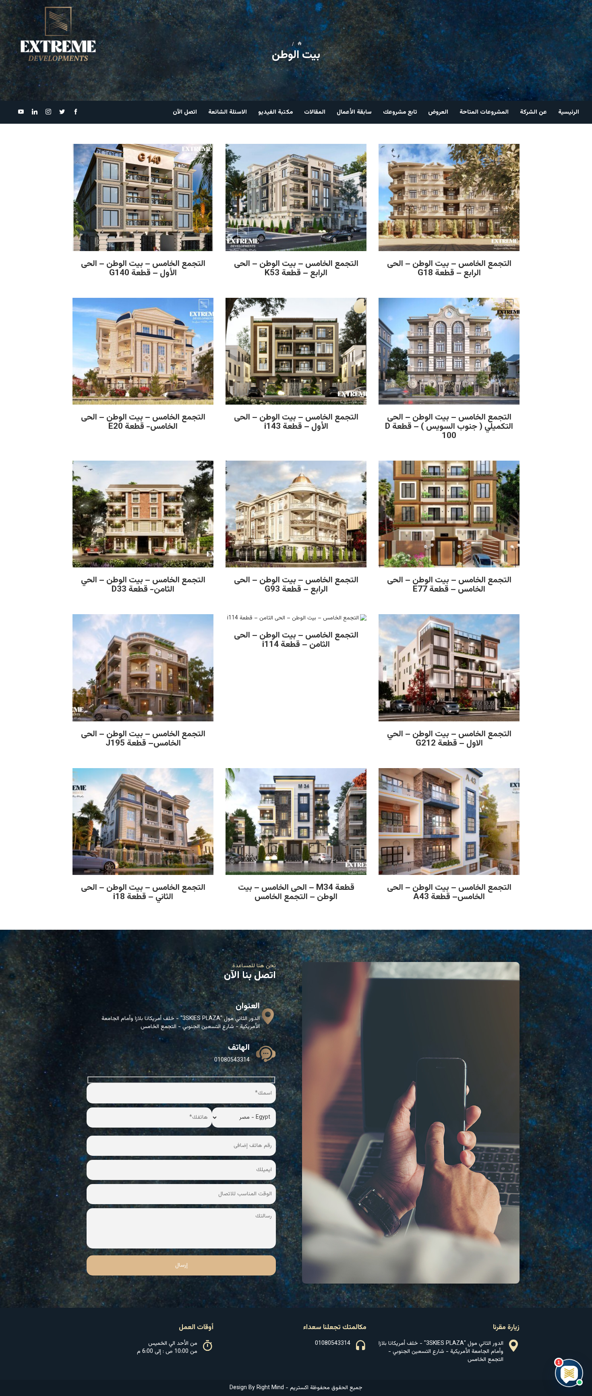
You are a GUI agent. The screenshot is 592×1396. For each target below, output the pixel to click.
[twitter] (62, 111)
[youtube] (21, 111)
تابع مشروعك (400, 112)
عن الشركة (533, 112)
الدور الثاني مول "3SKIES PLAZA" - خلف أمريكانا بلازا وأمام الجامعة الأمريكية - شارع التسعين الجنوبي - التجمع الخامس (180, 1023)
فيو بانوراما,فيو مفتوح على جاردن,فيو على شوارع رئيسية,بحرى (143, 340)
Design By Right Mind (257, 1388)
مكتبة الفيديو (275, 112)
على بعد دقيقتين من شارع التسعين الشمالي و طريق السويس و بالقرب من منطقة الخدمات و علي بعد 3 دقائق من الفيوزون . (449, 340)
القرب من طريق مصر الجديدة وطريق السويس (449, 657)
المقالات (314, 112)
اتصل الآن (185, 112)
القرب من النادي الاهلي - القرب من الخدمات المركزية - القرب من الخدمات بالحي (449, 186)
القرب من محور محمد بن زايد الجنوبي (143, 503)
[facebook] (76, 111)
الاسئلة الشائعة (227, 112)
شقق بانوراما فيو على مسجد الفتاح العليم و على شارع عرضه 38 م (143, 657)
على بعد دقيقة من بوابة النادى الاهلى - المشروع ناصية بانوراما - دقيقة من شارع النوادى (296, 186)
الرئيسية (568, 112)
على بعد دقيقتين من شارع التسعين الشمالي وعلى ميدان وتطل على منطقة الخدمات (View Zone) (143, 810)
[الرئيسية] (299, 44)
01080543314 (232, 1060)
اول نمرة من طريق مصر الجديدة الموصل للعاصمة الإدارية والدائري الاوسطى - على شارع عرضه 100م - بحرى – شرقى (296, 340)
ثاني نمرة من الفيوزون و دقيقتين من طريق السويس (143, 186)
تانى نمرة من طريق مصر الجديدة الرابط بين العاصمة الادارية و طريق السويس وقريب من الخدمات (449, 503)
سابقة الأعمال (354, 112)
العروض (438, 112)
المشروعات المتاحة (484, 112)
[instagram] (48, 111)
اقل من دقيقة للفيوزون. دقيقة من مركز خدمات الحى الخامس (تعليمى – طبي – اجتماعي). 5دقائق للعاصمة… (296, 810)
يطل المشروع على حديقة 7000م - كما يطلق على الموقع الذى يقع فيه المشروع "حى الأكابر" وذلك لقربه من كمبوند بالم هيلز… (449, 810)
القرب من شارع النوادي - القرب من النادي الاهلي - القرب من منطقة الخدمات (296, 503)
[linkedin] (35, 111)
